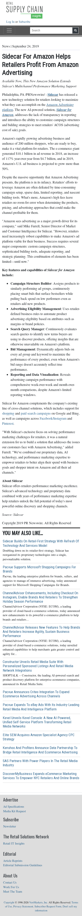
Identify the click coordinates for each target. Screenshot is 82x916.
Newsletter (9, 826)
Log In (10, 22)
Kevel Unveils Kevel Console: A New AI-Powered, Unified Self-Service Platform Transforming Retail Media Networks (37, 722)
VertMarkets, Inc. (38, 902)
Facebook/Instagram (53, 418)
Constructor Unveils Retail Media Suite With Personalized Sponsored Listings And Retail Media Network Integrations (38, 666)
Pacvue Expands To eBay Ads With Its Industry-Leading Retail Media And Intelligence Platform (41, 707)
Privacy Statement (23, 906)
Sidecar (53, 94)
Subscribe (24, 22)
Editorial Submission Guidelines (22, 865)
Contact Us (10, 882)
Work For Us (11, 887)
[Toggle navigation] (9, 30)
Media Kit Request (14, 811)
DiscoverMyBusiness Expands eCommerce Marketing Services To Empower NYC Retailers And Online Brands (41, 776)
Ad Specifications (13, 806)
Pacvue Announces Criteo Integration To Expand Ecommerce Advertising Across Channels (36, 694)
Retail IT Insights (14, 843)
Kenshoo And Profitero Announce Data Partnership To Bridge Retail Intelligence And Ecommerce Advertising (40, 750)
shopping (8, 413)
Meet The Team (12, 891)
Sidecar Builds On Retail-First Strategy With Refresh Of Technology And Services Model (41, 543)
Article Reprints (12, 861)
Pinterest (7, 423)
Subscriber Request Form (47, 906)
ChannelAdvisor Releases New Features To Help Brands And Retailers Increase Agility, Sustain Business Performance (41, 631)
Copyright (9, 902)
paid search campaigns (36, 413)
